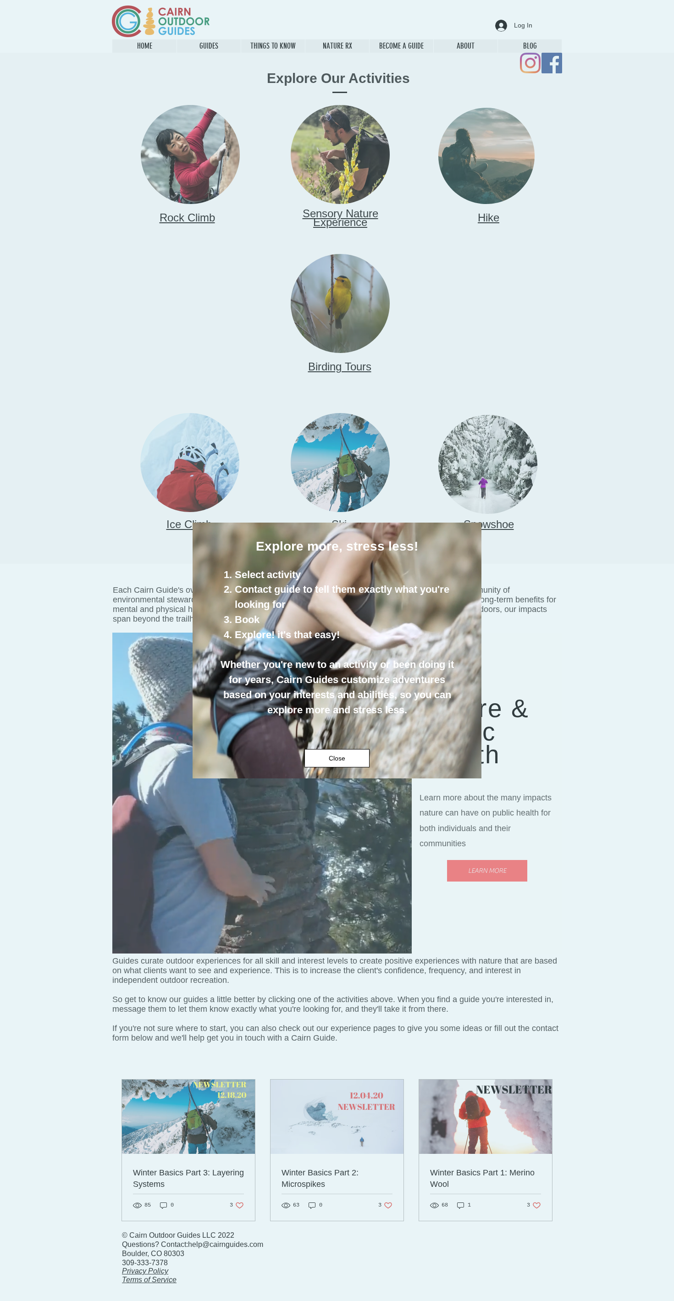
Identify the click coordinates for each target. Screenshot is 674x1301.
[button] (337, 758)
